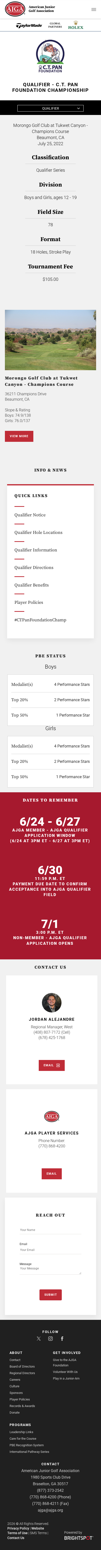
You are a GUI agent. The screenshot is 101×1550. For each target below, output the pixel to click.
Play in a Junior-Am (66, 1378)
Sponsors (16, 1393)
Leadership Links (21, 1432)
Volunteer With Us (65, 1372)
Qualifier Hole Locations (38, 532)
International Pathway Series (29, 1452)
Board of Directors (22, 1366)
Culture (14, 1386)
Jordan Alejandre (52, 1019)
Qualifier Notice (30, 515)
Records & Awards (22, 1406)
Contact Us (15, 1538)
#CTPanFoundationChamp (40, 620)
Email (49, 1065)
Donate (15, 1412)
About (16, 1353)
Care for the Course (23, 1438)
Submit (50, 1294)
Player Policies (28, 602)
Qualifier (50, 108)
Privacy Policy (18, 1528)
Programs (20, 1425)
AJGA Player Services (52, 1133)
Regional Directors (22, 1373)
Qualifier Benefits (31, 585)
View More (19, 436)
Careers (15, 1379)
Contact (15, 1360)
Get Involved (67, 1353)
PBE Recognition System (27, 1445)
